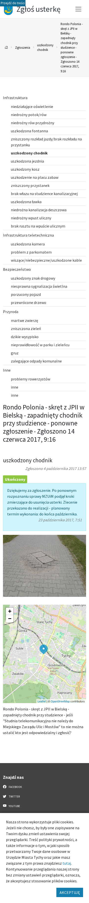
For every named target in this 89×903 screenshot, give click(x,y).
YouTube (14, 806)
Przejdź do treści (13, 3)
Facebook (15, 787)
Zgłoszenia (22, 47)
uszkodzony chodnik (45, 47)
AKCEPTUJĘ (70, 892)
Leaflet (42, 701)
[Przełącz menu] (78, 9)
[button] (44, 649)
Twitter (14, 796)
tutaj (67, 863)
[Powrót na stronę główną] (6, 47)
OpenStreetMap (60, 701)
